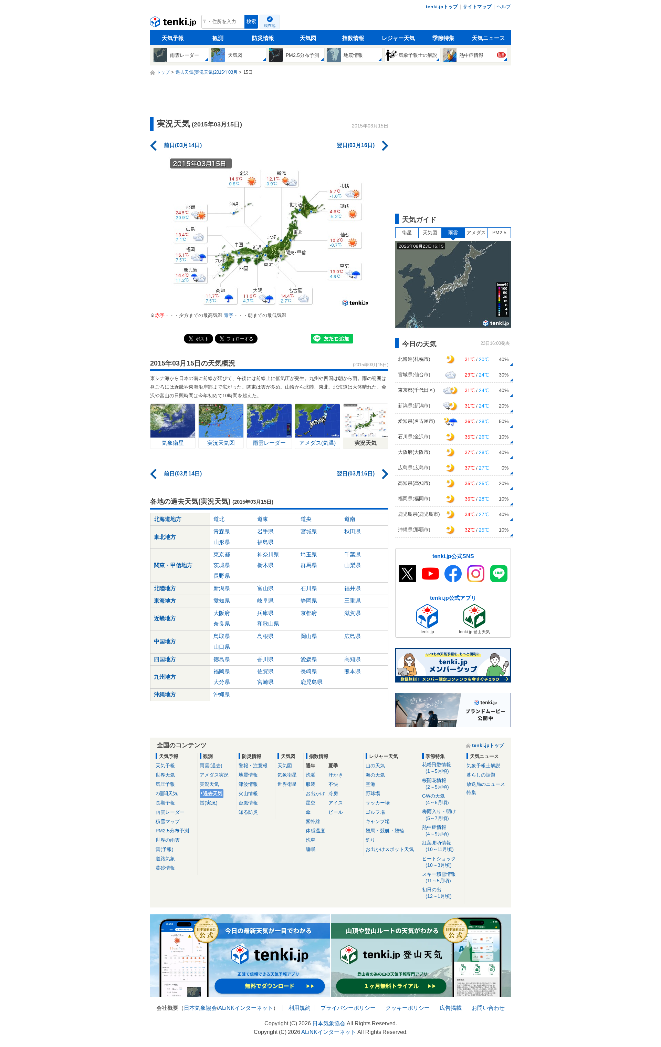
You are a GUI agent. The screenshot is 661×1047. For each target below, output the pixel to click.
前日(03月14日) (183, 145)
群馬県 (309, 565)
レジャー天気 (398, 38)
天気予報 (173, 38)
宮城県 (309, 531)
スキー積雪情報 (439, 877)
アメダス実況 (214, 775)
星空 (310, 802)
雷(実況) (209, 802)
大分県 (221, 682)
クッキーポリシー (408, 1008)
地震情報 (248, 775)
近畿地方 (165, 618)
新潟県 (221, 588)
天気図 (308, 38)
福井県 (352, 588)
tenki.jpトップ (442, 6)
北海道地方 (167, 519)
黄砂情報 (165, 868)
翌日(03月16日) (356, 145)
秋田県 (352, 531)
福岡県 (221, 671)
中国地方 (165, 641)
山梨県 (352, 565)
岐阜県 (265, 601)
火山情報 (248, 793)
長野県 (221, 576)
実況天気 (209, 784)
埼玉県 (309, 554)
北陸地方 (165, 588)
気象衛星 (287, 775)
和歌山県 (268, 624)
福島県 (265, 542)
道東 (262, 519)
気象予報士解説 (483, 765)
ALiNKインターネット (245, 1008)
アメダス (476, 232)
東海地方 (165, 601)
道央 (306, 519)
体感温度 (315, 830)
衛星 (407, 232)
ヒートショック (439, 862)
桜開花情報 (435, 784)
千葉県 (352, 554)
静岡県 (309, 601)
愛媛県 (309, 659)
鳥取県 (221, 636)
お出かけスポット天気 (390, 849)
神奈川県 (268, 554)
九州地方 (165, 677)
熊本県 (352, 671)
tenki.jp (174, 23)
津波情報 (248, 784)
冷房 (333, 793)
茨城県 (221, 565)
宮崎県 (265, 682)
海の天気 (375, 775)
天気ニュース (488, 38)
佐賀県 (265, 671)
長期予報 (165, 802)
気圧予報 (165, 784)
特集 (471, 792)
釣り (370, 840)
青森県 (221, 531)
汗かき (335, 775)
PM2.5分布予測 (172, 830)
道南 (349, 519)
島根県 (265, 636)
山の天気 (375, 765)
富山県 (265, 588)
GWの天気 (435, 799)
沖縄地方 (165, 694)
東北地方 (165, 537)
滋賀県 (352, 613)
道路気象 (165, 858)
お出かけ (315, 793)
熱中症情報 (435, 830)
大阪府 (221, 613)
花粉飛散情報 (436, 768)
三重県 (352, 601)
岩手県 (265, 531)
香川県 (265, 659)
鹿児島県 (312, 682)
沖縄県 (221, 694)
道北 (218, 519)
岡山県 (309, 636)
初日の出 (437, 893)
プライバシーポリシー (348, 1008)
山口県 (221, 647)
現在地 (269, 25)
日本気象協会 (200, 1008)
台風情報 (248, 802)
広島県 (352, 636)
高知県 (352, 659)
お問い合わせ (488, 1008)
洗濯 (310, 775)
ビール (335, 812)
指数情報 (353, 38)
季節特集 (443, 38)
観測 (217, 38)
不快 (333, 784)
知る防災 (248, 812)
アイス (335, 802)
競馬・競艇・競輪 (385, 830)
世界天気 (165, 775)
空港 (370, 784)
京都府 (309, 613)
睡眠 (310, 849)
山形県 (221, 542)
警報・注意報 (253, 765)
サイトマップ (477, 6)
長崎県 (309, 671)
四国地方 (165, 659)
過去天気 (212, 793)
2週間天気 (167, 793)
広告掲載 (451, 1008)
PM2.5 (499, 232)
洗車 (310, 840)
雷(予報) (165, 849)
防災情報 (263, 38)
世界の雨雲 (168, 840)
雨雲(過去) (211, 765)
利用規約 (299, 1008)
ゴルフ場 (375, 812)
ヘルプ (503, 6)
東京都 (221, 554)
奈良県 (221, 624)
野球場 (373, 793)
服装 (310, 784)
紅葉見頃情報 (438, 846)
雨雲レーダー (170, 812)
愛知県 (221, 601)
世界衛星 (287, 784)
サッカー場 (378, 802)
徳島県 (221, 659)
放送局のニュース (485, 784)
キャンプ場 (378, 821)
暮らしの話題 (480, 775)
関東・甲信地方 (173, 565)
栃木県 (265, 565)
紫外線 (313, 821)
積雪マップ (168, 821)
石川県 (309, 588)
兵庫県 (265, 613)
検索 (251, 21)
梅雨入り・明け (439, 815)
